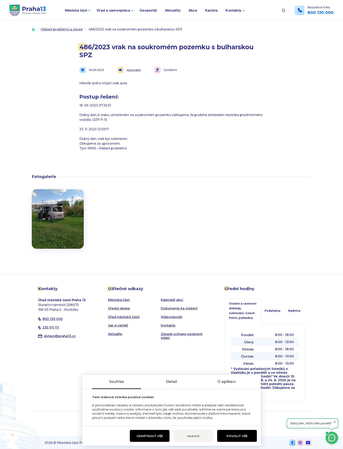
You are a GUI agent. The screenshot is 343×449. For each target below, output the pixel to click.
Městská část (76, 10)
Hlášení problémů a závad (62, 29)
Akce (193, 10)
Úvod (33, 29)
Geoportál (148, 10)
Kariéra (211, 10)
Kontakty (233, 10)
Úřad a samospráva (113, 10)
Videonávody (171, 317)
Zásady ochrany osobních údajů (181, 336)
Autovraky (134, 70)
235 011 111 (50, 327)
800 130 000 (320, 12)
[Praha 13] (28, 10)
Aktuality (173, 10)
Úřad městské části (124, 317)
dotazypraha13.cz (60, 336)
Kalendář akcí (172, 300)
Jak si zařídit (118, 325)
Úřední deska (119, 308)
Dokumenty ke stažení (179, 308)
